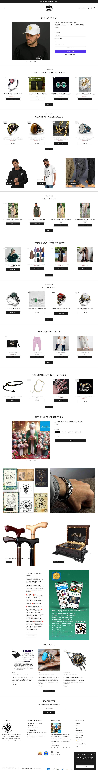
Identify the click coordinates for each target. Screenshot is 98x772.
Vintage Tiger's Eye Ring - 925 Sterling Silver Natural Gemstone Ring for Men (37, 139)
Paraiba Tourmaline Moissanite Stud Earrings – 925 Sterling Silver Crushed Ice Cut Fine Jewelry (61, 94)
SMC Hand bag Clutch (13, 352)
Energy (9, 509)
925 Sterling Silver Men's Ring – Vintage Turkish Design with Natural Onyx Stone (85, 139)
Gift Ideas (61, 375)
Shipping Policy (79, 733)
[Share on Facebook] (58, 44)
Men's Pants (73, 183)
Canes (8, 561)
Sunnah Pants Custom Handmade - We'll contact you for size (85, 220)
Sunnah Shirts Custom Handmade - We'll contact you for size (61, 220)
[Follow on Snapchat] (21, 740)
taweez (13, 672)
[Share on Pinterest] (61, 44)
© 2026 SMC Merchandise (27, 768)
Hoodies (9, 183)
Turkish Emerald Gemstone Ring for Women (37, 308)
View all (49, 104)
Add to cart (70, 47)
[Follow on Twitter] (6, 740)
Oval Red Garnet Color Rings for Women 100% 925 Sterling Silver (13, 94)
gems (39, 672)
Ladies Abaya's (40, 243)
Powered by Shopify (38, 768)
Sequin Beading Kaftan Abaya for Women (61, 264)
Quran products (58, 561)
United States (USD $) (9, 767)
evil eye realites (67, 672)
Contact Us (78, 723)
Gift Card (78, 725)
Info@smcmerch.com (33, 727)
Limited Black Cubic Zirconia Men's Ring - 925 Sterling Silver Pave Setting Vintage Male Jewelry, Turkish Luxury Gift (13, 139)
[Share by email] (63, 44)
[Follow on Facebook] (3, 740)
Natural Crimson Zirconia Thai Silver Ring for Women (61, 309)
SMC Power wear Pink (37, 352)
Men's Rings (40, 117)
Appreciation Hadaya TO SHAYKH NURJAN (69, 422)
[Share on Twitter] (59, 44)
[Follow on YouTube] (15, 740)
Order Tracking (79, 737)
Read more (14, 684)
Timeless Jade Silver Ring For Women (13, 308)
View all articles (49, 691)
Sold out (37, 98)
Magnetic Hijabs (56, 243)
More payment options (70, 54)
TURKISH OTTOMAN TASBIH (61, 396)
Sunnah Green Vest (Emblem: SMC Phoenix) (37, 219)
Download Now (31, 635)
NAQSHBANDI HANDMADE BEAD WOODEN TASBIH (13, 396)
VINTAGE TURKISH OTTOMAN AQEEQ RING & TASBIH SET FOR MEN (85, 397)
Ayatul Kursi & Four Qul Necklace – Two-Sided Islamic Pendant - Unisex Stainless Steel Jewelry (85, 94)
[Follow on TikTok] (18, 740)
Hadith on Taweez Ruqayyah (20, 675)
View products (58, 509)
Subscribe (85, 766)
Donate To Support (55, 745)
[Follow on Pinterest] (12, 740)
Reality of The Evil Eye (70, 675)
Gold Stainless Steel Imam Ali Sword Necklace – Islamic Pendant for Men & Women (61, 139)
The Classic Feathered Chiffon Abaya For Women (37, 264)
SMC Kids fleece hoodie (61, 352)
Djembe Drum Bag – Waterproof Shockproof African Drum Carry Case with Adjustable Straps (37, 94)
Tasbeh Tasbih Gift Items (43, 375)
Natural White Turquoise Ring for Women (85, 308)
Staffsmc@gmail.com (31, 728)
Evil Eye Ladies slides (85, 352)
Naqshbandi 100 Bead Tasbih (37, 396)
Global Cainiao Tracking (81, 743)
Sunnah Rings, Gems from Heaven (47, 675)
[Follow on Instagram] (9, 740)
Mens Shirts (41, 183)
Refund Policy (79, 730)
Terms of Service (79, 735)
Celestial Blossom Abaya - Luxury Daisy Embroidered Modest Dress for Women (13, 265)
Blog (77, 728)
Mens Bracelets (55, 117)
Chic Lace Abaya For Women (85, 264)
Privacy (77, 746)
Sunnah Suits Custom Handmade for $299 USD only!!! (13, 219)
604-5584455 (34, 730)
